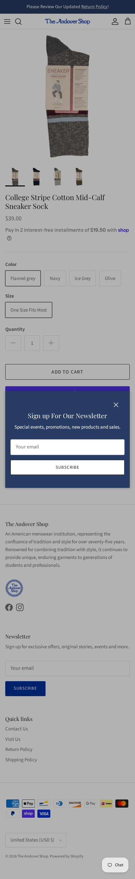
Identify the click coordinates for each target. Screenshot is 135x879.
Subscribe (67, 467)
